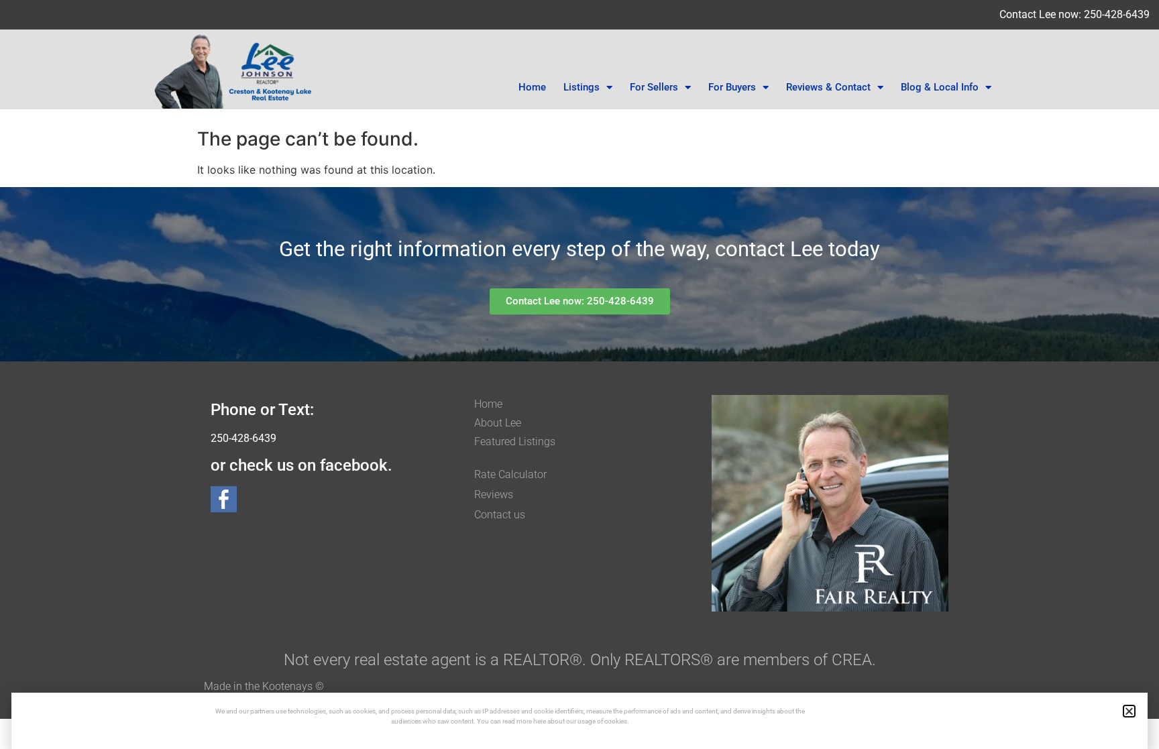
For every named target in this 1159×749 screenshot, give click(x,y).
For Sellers (654, 87)
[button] (1129, 711)
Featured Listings (514, 441)
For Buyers (732, 87)
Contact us (499, 514)
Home (532, 87)
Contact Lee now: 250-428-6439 (1074, 14)
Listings (581, 87)
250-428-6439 (243, 438)
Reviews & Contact (828, 87)
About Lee (497, 422)
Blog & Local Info (940, 87)
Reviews (493, 494)
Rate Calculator (510, 474)
